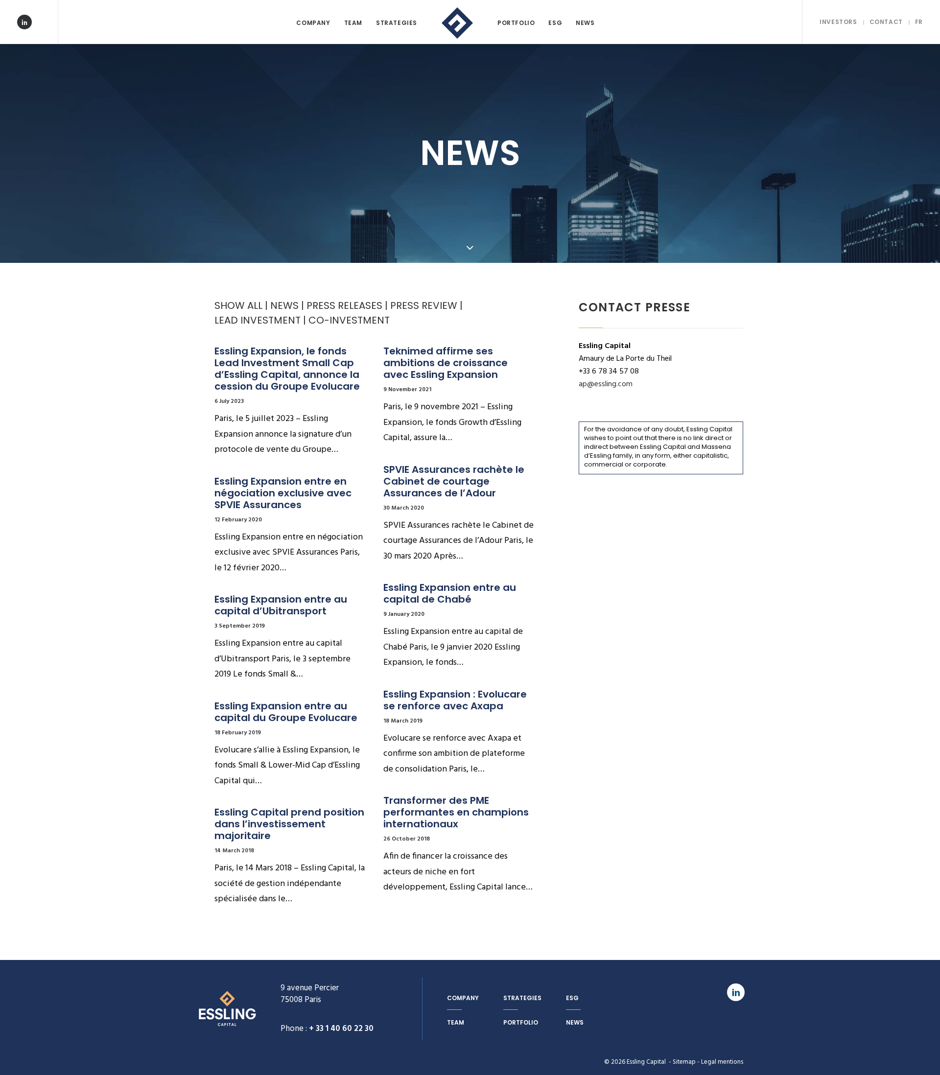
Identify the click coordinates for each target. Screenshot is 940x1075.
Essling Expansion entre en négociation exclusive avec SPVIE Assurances (284, 493)
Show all (238, 305)
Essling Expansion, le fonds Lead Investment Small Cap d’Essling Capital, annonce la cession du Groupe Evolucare (288, 368)
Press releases (344, 305)
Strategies (396, 23)
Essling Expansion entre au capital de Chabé (450, 593)
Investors (838, 22)
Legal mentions (722, 1062)
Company (313, 23)
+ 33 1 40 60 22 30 (341, 1028)
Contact (886, 22)
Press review (423, 305)
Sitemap (684, 1062)
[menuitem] (313, 23)
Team (353, 23)
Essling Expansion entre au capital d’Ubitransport (282, 605)
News (585, 23)
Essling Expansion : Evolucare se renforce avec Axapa (456, 700)
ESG (555, 23)
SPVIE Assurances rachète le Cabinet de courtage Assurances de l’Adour (455, 481)
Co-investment (349, 320)
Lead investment (257, 320)
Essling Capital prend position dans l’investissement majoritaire (290, 823)
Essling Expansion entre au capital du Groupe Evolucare (285, 711)
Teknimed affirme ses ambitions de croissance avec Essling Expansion (446, 362)
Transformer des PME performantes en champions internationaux (457, 812)
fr (919, 22)
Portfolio (516, 23)
